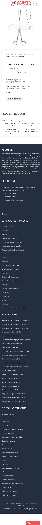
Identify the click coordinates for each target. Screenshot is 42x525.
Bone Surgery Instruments (11, 265)
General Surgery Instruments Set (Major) (15, 328)
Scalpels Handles (7, 227)
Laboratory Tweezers (9, 495)
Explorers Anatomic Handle (11, 468)
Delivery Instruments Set (10, 386)
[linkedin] (20, 92)
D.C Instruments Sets (9, 371)
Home (8, 54)
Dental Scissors (7, 449)
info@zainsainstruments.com (14, 200)
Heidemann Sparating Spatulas (12, 483)
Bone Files (5, 426)
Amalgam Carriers (8, 414)
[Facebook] (12, 92)
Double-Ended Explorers (10, 453)
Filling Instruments (8, 476)
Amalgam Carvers (8, 418)
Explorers (5, 464)
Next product (11, 60)
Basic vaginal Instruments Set (12, 344)
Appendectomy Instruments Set (13, 336)
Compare (10, 73)
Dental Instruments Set (10, 390)
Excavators (5, 460)
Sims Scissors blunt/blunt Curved (30, 130)
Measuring (5, 296)
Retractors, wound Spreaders (12, 242)
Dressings (5, 262)
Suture (4, 258)
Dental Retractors (8, 445)
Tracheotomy (6, 273)
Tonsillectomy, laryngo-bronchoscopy (15, 308)
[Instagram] (6, 207)
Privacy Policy (9, 503)
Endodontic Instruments (10, 456)
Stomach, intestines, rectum (11, 281)
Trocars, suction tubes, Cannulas (13, 250)
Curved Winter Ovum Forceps (20, 86)
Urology (4, 285)
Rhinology (5, 304)
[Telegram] (23, 92)
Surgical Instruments (18, 54)
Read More (17, 126)
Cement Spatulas (8, 433)
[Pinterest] (17, 92)
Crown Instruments (8, 441)
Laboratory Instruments (10, 491)
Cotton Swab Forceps (9, 238)
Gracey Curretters (8, 480)
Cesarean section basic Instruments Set (15, 363)
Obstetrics (29, 54)
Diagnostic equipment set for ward (14, 398)
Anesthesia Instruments (10, 254)
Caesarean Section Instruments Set (14, 355)
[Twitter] (15, 92)
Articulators (5, 422)
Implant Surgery (7, 487)
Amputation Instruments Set (11, 332)
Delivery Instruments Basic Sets (13, 374)
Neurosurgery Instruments (10, 269)
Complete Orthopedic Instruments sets (15, 367)
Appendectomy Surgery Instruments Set (16, 340)
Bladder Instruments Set (10, 347)
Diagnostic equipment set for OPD (14, 394)
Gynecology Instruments (10, 289)
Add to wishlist (23, 73)
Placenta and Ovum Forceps (15, 56)
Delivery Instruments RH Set (11, 382)
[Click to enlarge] (5, 43)
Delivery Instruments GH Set (11, 378)
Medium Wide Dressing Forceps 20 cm (11, 131)
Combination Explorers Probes (12, 437)
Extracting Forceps (8, 472)
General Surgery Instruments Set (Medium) (16, 324)
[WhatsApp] (12, 207)
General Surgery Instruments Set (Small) (15, 320)
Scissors (5, 231)
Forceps (4, 235)
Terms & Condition (22, 503)
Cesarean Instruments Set (11, 359)
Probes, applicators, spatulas (11, 246)
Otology (4, 300)
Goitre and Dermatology (10, 277)
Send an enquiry (14, 99)
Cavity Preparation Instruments (12, 429)
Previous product (7, 60)
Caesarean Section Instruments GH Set (15, 351)
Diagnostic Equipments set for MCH (14, 401)
